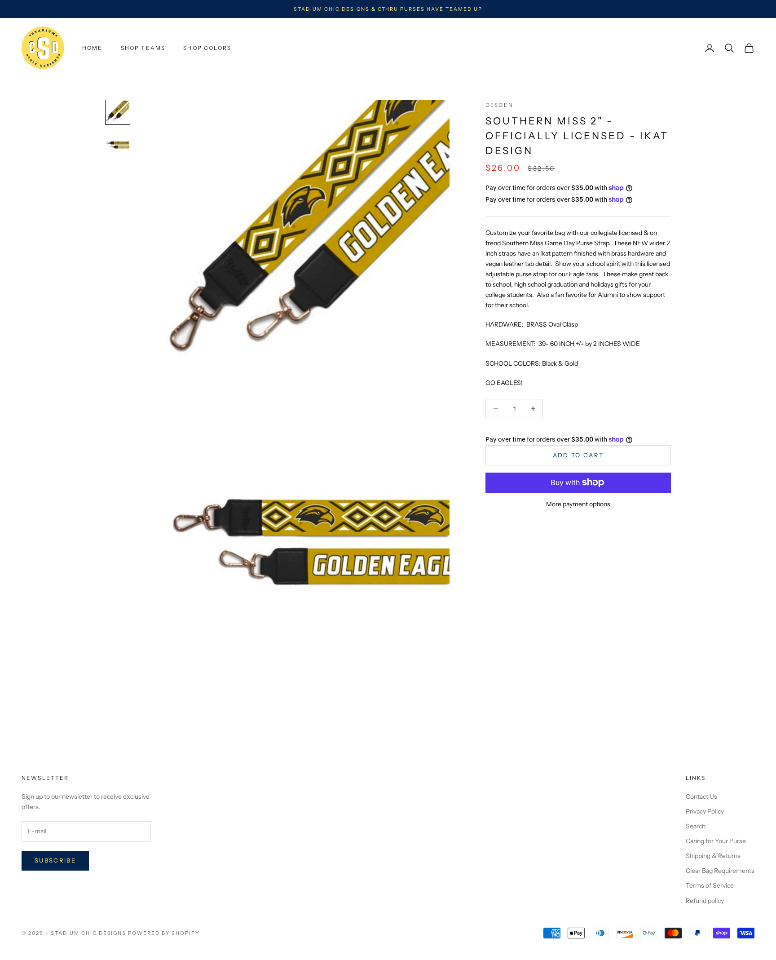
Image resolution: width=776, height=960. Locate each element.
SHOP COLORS (207, 47)
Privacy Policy (705, 811)
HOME (92, 47)
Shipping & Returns (713, 856)
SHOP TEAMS (143, 47)
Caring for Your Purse (716, 841)
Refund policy (705, 901)
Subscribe (55, 860)
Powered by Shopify (163, 933)
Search (695, 826)
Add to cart (578, 454)
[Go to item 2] (117, 144)
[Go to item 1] (117, 112)
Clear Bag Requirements (720, 871)
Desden (499, 105)
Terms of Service (710, 885)
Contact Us (701, 796)
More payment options (578, 504)
